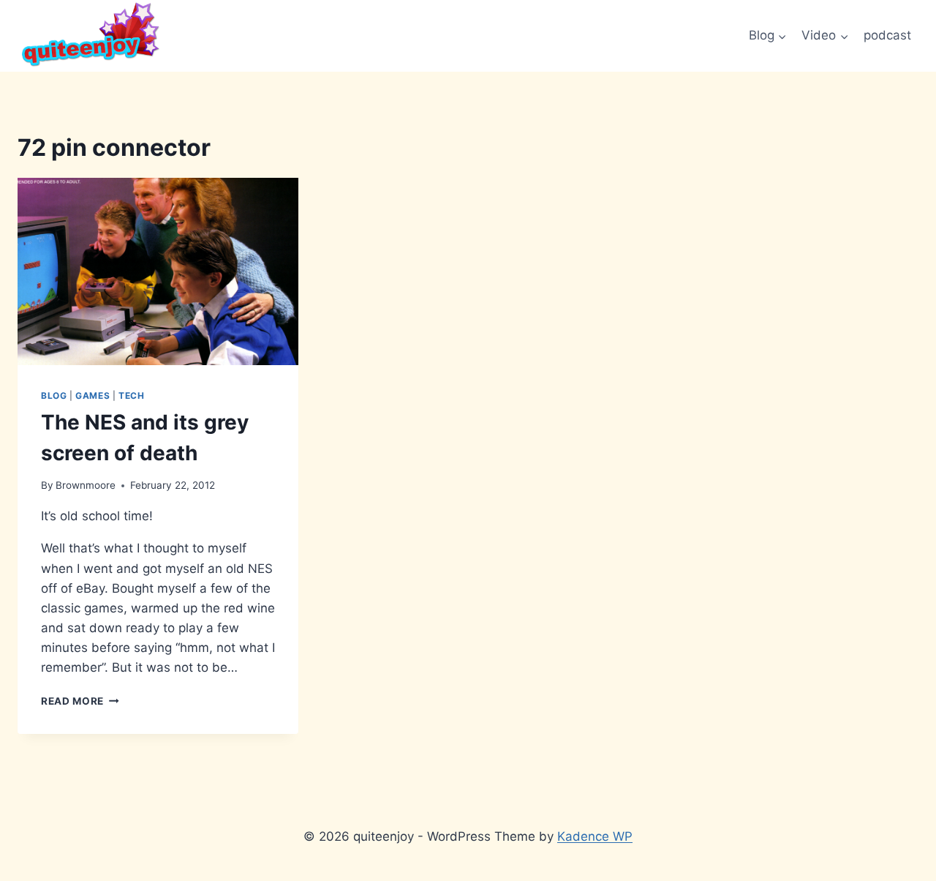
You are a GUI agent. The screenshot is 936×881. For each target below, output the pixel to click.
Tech (131, 395)
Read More (80, 701)
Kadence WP (595, 836)
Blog (54, 395)
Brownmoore (86, 485)
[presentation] (158, 271)
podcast (887, 35)
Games (92, 395)
